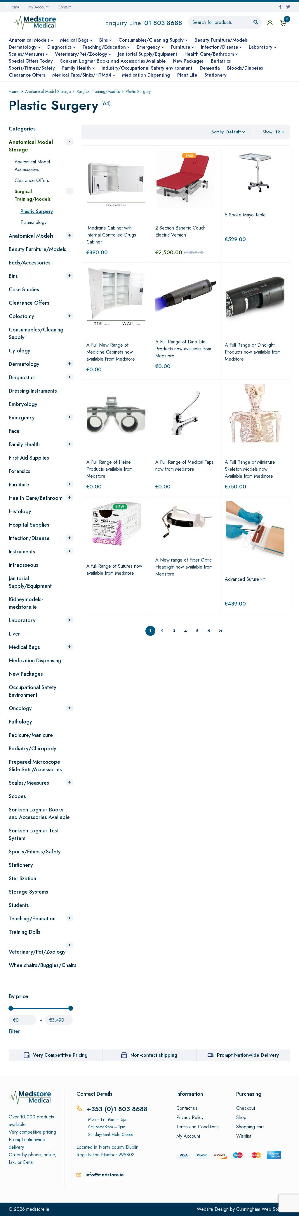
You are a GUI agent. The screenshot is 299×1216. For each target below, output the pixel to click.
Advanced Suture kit (245, 579)
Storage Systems (28, 892)
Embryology (23, 404)
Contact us (186, 1108)
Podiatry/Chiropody (32, 748)
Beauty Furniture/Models (37, 249)
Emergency (22, 417)
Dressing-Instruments (33, 391)
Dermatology (24, 364)
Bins (13, 276)
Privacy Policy (190, 1117)
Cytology (19, 350)
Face (14, 431)
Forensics (19, 471)
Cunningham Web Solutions (263, 1209)
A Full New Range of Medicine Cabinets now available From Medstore (110, 352)
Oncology (20, 708)
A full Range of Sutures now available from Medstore (114, 569)
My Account (38, 7)
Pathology (20, 722)
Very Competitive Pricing (60, 1055)
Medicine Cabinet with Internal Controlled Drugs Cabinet (111, 235)
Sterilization (22, 878)
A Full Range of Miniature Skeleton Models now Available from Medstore (250, 469)
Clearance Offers (32, 180)
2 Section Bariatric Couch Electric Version (180, 231)
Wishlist (243, 1136)
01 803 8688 (163, 22)
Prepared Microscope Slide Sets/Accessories (35, 765)
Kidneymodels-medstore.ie (26, 603)
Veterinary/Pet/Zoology (37, 952)
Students (19, 905)
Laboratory (22, 620)
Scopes (17, 796)
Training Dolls (24, 932)
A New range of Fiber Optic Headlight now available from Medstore (184, 567)
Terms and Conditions (197, 1127)
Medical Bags (24, 647)
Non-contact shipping (154, 1055)
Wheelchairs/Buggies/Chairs (43, 965)
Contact (64, 7)
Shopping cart (250, 1127)
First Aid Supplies (29, 458)
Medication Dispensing (35, 660)
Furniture (19, 484)
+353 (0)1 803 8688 (117, 1108)
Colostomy (21, 316)
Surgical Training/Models (98, 91)
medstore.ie (37, 1209)
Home (14, 7)
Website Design (213, 1209)
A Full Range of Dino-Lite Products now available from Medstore (183, 348)
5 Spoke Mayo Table (245, 214)
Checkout (245, 1108)
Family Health (24, 444)
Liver (14, 634)
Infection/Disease (29, 538)
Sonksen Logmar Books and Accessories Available (39, 813)
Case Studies (24, 289)
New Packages (26, 674)
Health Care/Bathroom (35, 498)
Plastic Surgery (36, 211)
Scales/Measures (29, 783)
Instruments (22, 551)
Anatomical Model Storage (48, 91)
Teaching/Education (32, 918)
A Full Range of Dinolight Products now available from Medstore (253, 352)
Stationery (21, 865)
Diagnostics (22, 377)
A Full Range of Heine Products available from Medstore (109, 469)
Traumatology (33, 222)
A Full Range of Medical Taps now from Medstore (184, 465)
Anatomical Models (31, 236)
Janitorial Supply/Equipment (30, 582)
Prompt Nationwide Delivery (248, 1055)
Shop (241, 1117)
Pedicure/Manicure (31, 735)
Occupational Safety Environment (32, 691)
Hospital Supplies (29, 525)
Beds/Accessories (30, 263)
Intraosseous (23, 565)
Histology (20, 511)
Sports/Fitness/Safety (35, 851)
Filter (14, 1031)
